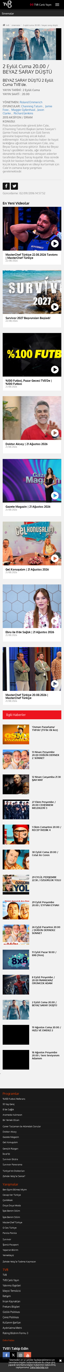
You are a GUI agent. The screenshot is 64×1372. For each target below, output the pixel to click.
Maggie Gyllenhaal (23, 110)
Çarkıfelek (8, 1200)
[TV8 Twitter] (13, 1355)
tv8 (7, 25)
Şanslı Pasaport (10, 1244)
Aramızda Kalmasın (12, 1114)
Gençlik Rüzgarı (10, 1148)
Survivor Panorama (12, 1164)
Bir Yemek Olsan (11, 1120)
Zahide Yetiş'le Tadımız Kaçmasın (19, 1261)
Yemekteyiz (8, 1255)
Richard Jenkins (23, 113)
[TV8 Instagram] (20, 1355)
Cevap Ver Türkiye (12, 1194)
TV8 (5, 1274)
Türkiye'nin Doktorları (14, 1170)
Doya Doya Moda (12, 1205)
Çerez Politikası (11, 1317)
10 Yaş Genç (9, 1104)
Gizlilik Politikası (11, 1311)
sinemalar (16, 25)
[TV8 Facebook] (6, 1355)
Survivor (7, 1239)
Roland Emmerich (31, 102)
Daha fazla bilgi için (39, 1367)
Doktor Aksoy (10, 1131)
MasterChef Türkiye (12, 1222)
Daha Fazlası (8, 1340)
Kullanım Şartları (12, 1322)
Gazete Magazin (11, 1137)
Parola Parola (10, 1233)
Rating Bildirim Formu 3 (15, 1333)
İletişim (7, 1296)
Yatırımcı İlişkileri (12, 1285)
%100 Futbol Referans (14, 1098)
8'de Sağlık (8, 1109)
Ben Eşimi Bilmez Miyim (15, 1189)
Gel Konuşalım (10, 1142)
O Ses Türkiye (10, 1227)
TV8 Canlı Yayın (42, 4)
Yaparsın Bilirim (10, 1249)
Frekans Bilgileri (11, 1306)
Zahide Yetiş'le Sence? (14, 1176)
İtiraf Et (6, 1153)
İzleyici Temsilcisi (12, 1290)
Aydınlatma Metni (12, 1327)
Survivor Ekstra (10, 1159)
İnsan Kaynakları (11, 1301)
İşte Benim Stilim (11, 1210)
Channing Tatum (31, 106)
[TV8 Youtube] (27, 1355)
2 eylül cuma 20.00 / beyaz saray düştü (40, 25)
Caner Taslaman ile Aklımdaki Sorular (22, 1126)
